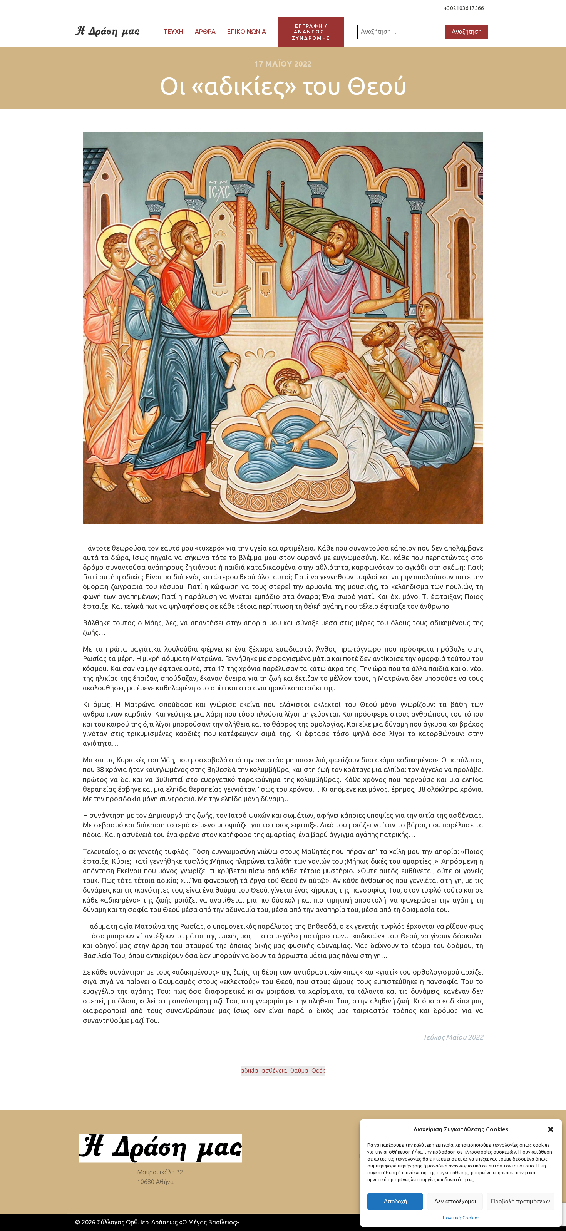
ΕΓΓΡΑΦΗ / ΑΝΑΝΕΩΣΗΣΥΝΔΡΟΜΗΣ (311, 31)
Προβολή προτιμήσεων (520, 1201)
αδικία (249, 1070)
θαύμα (299, 1070)
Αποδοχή (395, 1201)
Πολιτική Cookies (461, 1217)
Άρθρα (205, 31)
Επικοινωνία (246, 31)
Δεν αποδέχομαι (455, 1201)
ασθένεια (274, 1070)
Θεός (318, 1070)
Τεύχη (173, 31)
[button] (550, 1129)
